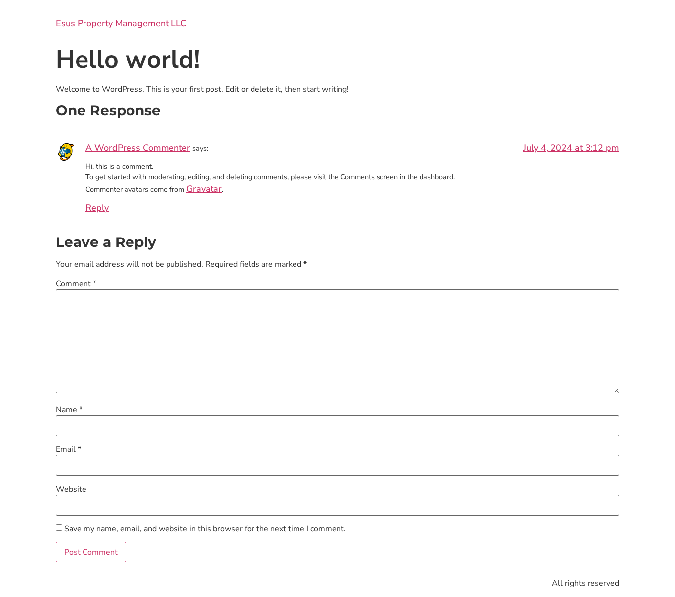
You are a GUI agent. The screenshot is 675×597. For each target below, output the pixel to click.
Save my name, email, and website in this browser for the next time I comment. (205, 529)
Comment (76, 284)
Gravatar (204, 189)
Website (71, 489)
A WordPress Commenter (137, 148)
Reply (97, 208)
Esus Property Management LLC (121, 23)
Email (68, 449)
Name (69, 410)
